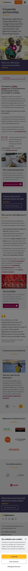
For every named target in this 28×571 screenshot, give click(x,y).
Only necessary (14, 561)
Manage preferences (14, 566)
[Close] (26, 539)
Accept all (14, 556)
